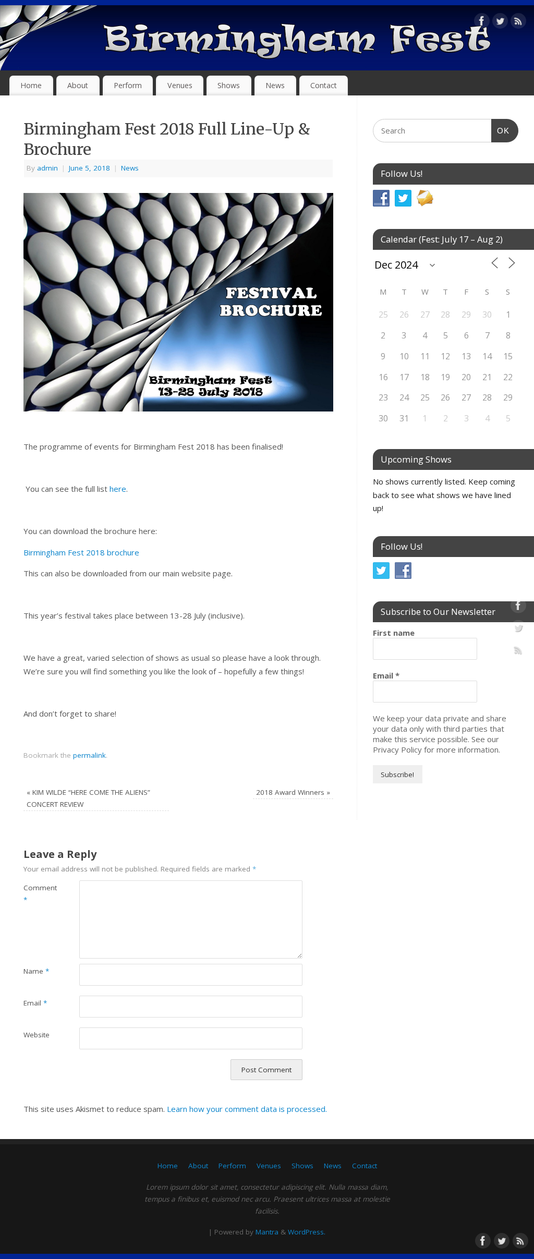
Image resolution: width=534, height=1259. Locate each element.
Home (31, 85)
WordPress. (306, 1232)
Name (36, 971)
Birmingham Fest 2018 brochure (81, 552)
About (77, 85)
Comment (37, 893)
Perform (128, 85)
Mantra (267, 1232)
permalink (89, 755)
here (118, 488)
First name (394, 632)
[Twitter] (500, 23)
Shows (228, 85)
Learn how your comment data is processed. (247, 1109)
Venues (179, 85)
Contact (323, 85)
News (275, 85)
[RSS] (518, 23)
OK (500, 130)
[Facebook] (482, 23)
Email (35, 1003)
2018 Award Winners (293, 792)
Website (36, 1034)
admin (47, 168)
